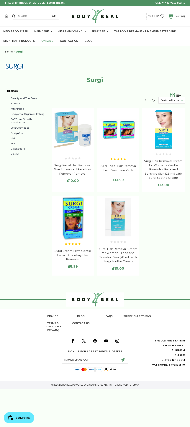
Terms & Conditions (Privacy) (53, 326)
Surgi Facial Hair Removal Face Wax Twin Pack (118, 168)
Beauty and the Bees (24, 98)
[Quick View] (65, 150)
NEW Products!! (15, 31)
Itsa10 (14, 143)
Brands (52, 316)
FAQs (109, 316)
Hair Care (41, 31)
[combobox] (36, 16)
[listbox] (171, 100)
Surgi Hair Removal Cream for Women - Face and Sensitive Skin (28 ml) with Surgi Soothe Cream (118, 255)
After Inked (17, 108)
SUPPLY (15, 103)
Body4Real (17, 133)
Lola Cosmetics (20, 127)
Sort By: (150, 100)
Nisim (14, 138)
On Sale (47, 40)
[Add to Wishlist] (72, 150)
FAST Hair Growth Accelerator (21, 121)
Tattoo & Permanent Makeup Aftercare (145, 31)
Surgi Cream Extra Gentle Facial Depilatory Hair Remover (73, 255)
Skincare (98, 31)
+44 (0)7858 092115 (173, 2)
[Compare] (80, 150)
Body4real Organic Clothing (28, 113)
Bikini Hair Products (19, 40)
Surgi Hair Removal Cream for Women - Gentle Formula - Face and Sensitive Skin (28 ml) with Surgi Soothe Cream (163, 169)
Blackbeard (18, 148)
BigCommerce (95, 385)
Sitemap (134, 385)
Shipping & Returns (137, 316)
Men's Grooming (70, 31)
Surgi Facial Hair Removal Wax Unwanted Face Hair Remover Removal (72, 169)
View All (15, 153)
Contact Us (69, 40)
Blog (88, 40)
